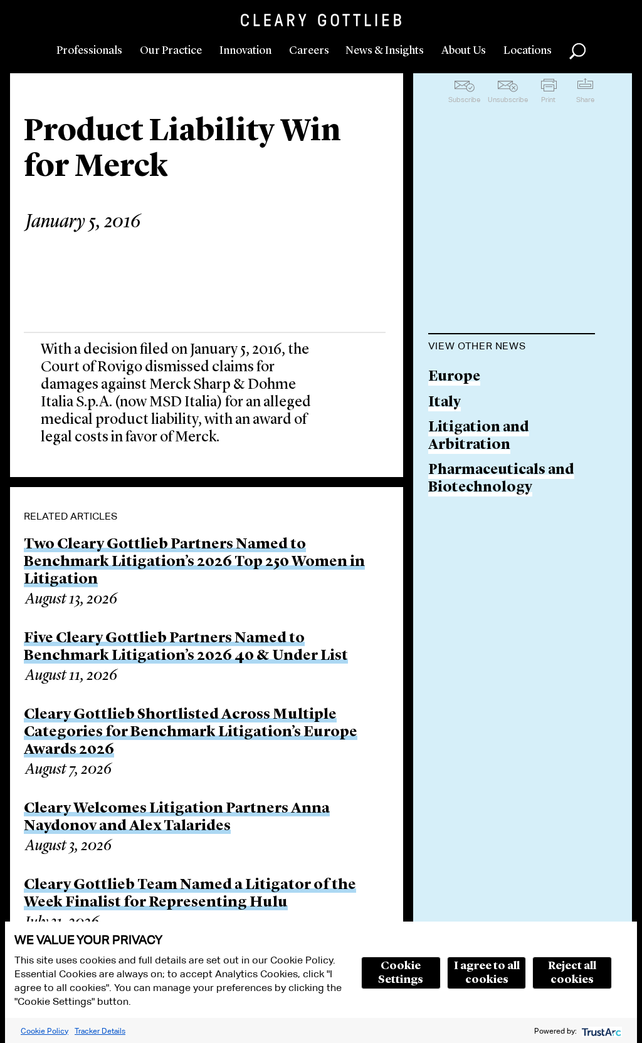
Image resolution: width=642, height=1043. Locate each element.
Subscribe (464, 99)
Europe (454, 377)
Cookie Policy (44, 1030)
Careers (309, 50)
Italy (444, 403)
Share (585, 99)
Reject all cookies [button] (572, 972)
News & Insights (384, 50)
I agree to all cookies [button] (487, 972)
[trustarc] (600, 1030)
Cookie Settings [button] (400, 972)
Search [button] (577, 51)
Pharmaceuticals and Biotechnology (501, 479)
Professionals (89, 50)
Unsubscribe (508, 99)
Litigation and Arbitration (478, 437)
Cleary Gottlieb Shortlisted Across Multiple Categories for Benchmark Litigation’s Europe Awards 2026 (190, 732)
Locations (527, 50)
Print (548, 99)
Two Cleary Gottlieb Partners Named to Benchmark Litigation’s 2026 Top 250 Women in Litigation (194, 562)
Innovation (245, 50)
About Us (463, 50)
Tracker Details (100, 1030)
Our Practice (171, 50)
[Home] (321, 20)
